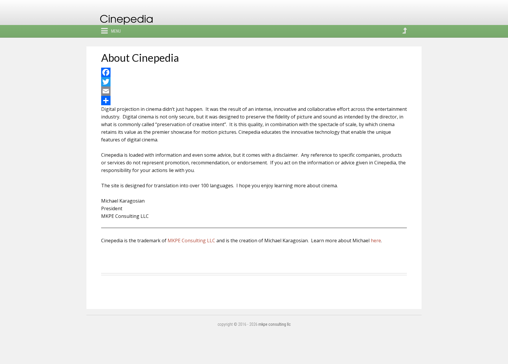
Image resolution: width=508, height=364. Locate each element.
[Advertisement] (254, 290)
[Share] (254, 100)
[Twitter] (254, 81)
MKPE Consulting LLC (191, 240)
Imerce (108, 256)
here (376, 240)
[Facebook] (254, 72)
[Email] (254, 91)
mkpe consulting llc (274, 324)
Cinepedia (129, 21)
